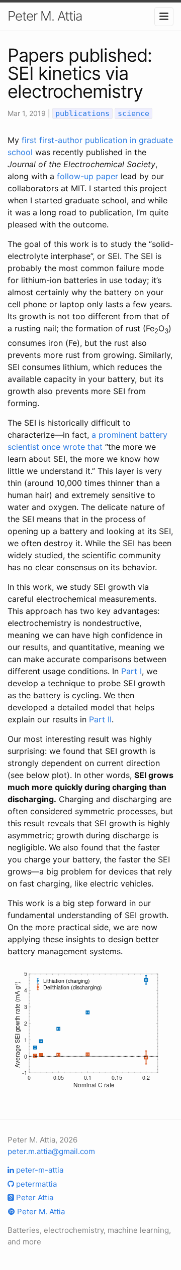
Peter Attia (33, 1197)
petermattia (35, 1184)
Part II (100, 719)
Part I (131, 671)
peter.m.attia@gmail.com (51, 1151)
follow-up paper (87, 176)
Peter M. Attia (45, 16)
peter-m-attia (38, 1170)
